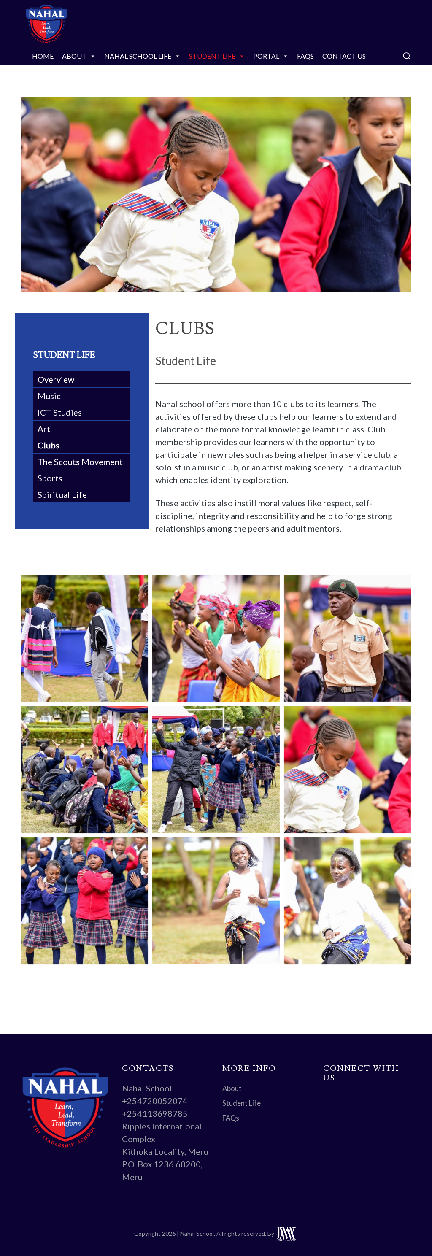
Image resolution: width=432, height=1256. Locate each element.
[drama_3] (347, 638)
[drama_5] (84, 638)
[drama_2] (84, 769)
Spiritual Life (62, 494)
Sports (50, 478)
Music (49, 396)
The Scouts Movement (80, 461)
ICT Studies (60, 412)
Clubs (48, 445)
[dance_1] (347, 900)
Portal (266, 56)
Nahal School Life (137, 56)
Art (44, 429)
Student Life (212, 56)
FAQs (305, 56)
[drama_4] (215, 638)
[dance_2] (215, 900)
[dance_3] (84, 900)
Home (43, 56)
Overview (56, 379)
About (74, 56)
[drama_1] (215, 769)
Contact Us (344, 56)
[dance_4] (347, 769)
